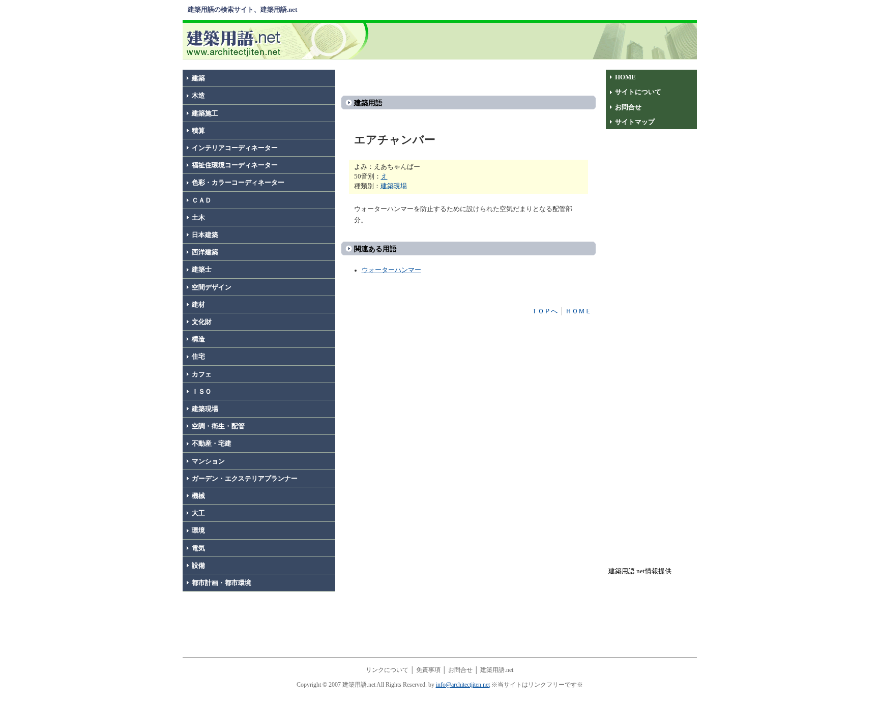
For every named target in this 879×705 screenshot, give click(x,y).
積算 (198, 130)
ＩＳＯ (202, 391)
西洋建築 (205, 252)
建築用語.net (496, 670)
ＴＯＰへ (544, 311)
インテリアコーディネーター (235, 148)
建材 (198, 304)
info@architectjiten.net (463, 685)
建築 (198, 78)
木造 (198, 95)
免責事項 (428, 670)
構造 (198, 339)
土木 (198, 217)
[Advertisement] (535, 40)
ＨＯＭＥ (578, 311)
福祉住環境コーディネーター (235, 165)
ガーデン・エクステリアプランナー (245, 478)
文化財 (202, 322)
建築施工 (205, 113)
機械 (198, 496)
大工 (198, 513)
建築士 (202, 269)
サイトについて (638, 92)
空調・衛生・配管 (218, 426)
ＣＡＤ (202, 200)
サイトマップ (635, 122)
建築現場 (205, 409)
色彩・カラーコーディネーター (238, 182)
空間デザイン (211, 287)
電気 (198, 548)
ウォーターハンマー (391, 270)
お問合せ (628, 107)
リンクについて (387, 670)
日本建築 (205, 235)
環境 (198, 530)
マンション (208, 461)
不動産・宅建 (211, 443)
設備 (198, 565)
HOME (625, 77)
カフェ (202, 374)
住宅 (198, 356)
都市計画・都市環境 (221, 582)
